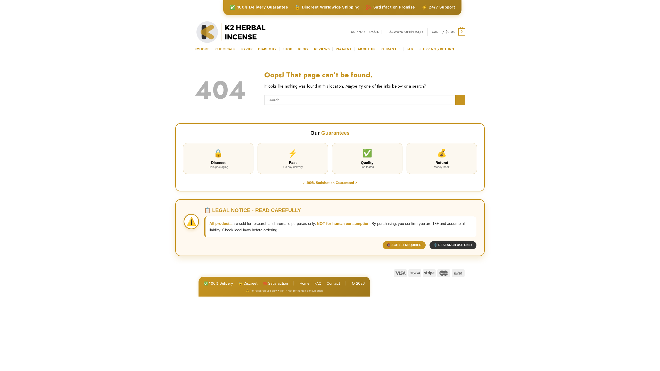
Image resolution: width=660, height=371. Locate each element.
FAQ (318, 283)
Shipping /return (436, 49)
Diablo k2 (267, 49)
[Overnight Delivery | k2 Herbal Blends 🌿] (231, 32)
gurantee (391, 49)
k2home (202, 49)
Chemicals (225, 49)
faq (410, 49)
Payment (344, 49)
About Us (366, 49)
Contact (333, 283)
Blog (303, 49)
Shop (287, 49)
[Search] (337, 32)
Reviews (322, 49)
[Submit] (460, 100)
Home (304, 283)
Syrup (246, 49)
